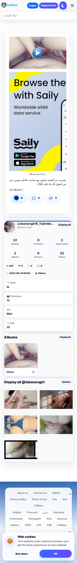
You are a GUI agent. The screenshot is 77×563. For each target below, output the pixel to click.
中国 (49, 525)
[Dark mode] (63, 5)
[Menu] (72, 5)
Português (34, 518)
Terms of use (39, 499)
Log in (32, 5)
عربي (45, 512)
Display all (64, 224)
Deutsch (62, 518)
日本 (39, 525)
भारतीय (28, 525)
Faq (55, 499)
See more (21, 553)
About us (22, 492)
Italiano (15, 525)
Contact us (40, 492)
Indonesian (16, 518)
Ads (64, 499)
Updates (66, 382)
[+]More (38, 505)
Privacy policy (18, 499)
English (17, 512)
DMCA (56, 492)
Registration (48, 5)
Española (59, 512)
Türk (49, 518)
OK (55, 553)
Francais (32, 512)
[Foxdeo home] (12, 5)
